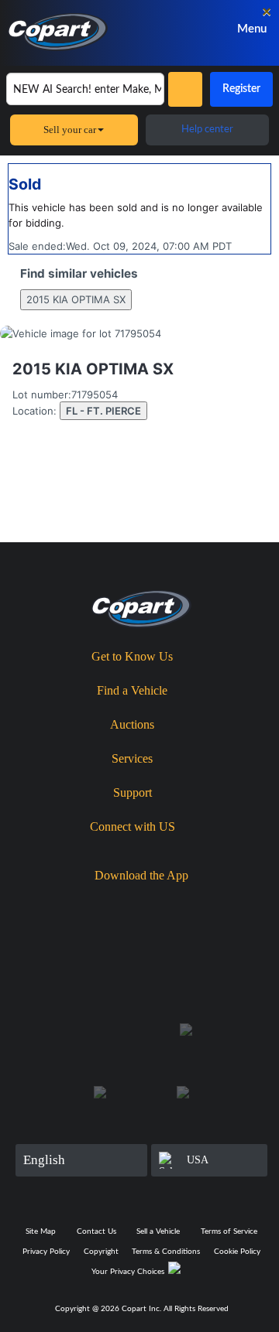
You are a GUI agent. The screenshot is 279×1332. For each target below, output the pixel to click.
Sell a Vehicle (158, 1231)
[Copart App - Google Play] (188, 902)
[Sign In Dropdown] (193, 29)
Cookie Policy (237, 1251)
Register (241, 89)
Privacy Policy (46, 1251)
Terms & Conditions (166, 1251)
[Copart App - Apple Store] (98, 901)
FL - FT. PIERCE (103, 411)
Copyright (101, 1251)
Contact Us (96, 1231)
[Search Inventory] (185, 89)
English (44, 1160)
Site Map (41, 1231)
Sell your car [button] (69, 129)
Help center (207, 130)
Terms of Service (229, 1231)
